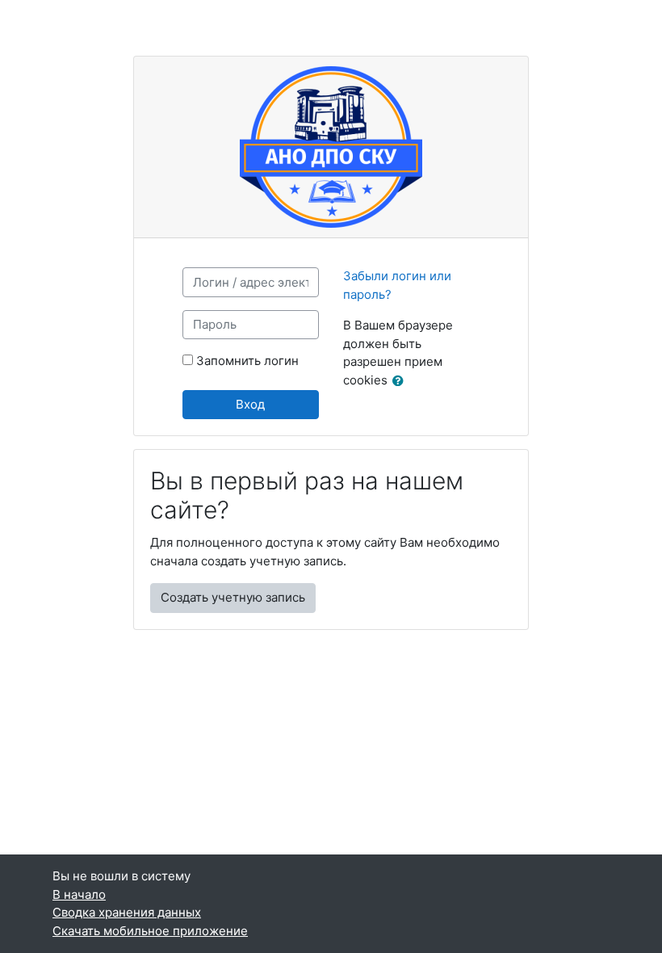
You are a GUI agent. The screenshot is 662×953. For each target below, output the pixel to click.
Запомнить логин (247, 360)
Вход (250, 404)
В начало (79, 894)
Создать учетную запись (233, 597)
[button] (401, 382)
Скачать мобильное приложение (150, 930)
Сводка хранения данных (126, 912)
